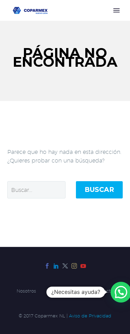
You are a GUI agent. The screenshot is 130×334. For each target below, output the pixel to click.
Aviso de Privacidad (90, 315)
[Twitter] (65, 266)
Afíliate (65, 291)
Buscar (99, 190)
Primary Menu (116, 10)
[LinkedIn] (56, 266)
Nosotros (26, 291)
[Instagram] (74, 266)
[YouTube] (83, 266)
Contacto (103, 291)
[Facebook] (47, 266)
